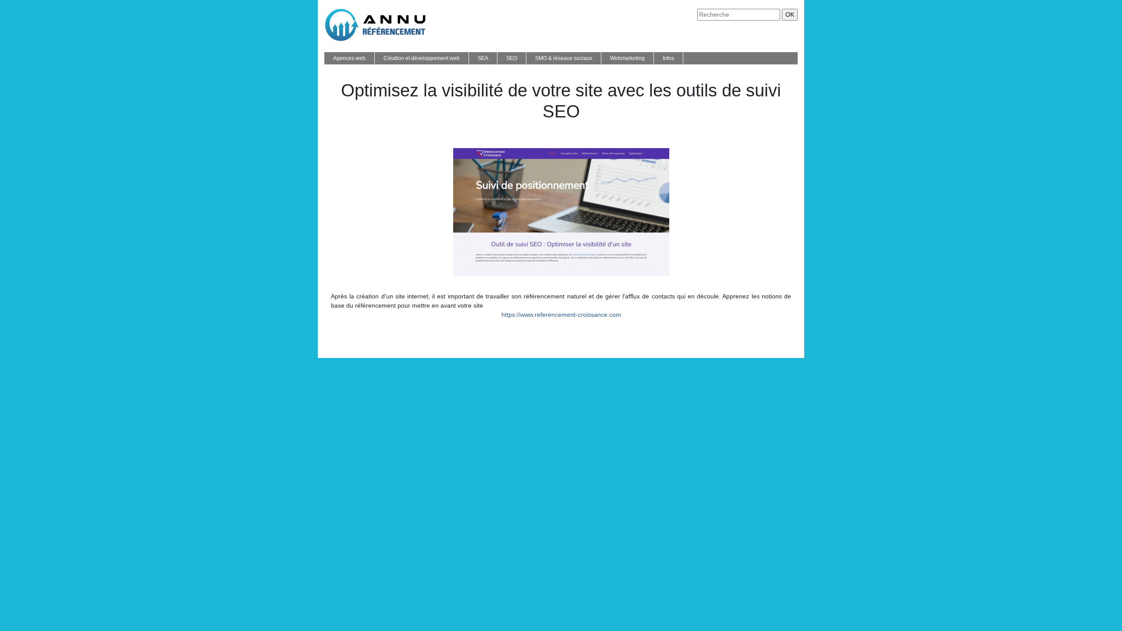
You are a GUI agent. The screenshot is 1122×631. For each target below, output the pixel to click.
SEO (511, 58)
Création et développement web (421, 58)
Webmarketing (627, 58)
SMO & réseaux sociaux (563, 58)
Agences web (349, 58)
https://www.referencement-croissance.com (561, 314)
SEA (483, 58)
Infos (668, 58)
